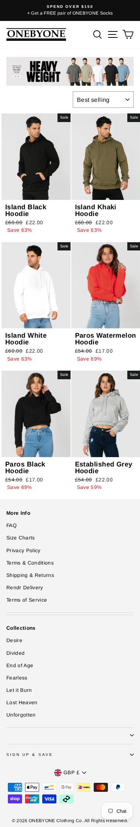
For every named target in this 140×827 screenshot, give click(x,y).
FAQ (11, 525)
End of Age (19, 665)
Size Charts (20, 538)
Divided (15, 653)
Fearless (17, 678)
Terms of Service (26, 600)
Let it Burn (19, 690)
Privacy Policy (23, 550)
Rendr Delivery (24, 587)
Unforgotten (21, 715)
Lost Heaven (22, 702)
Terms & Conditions (30, 563)
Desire (14, 640)
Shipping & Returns (30, 575)
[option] (70, 10)
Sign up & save (29, 754)
